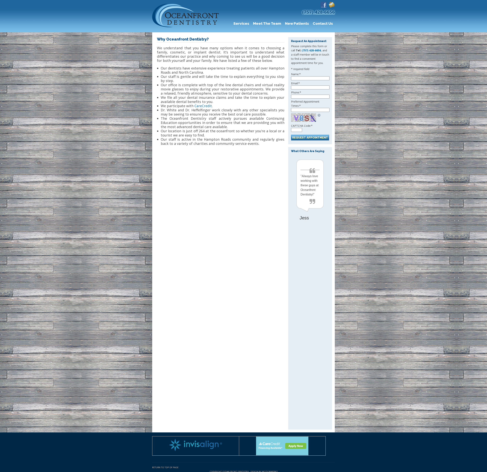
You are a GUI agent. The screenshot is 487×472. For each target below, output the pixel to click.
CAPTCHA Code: (302, 126)
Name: (296, 74)
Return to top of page (165, 467)
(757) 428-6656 (311, 50)
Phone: (296, 92)
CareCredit (203, 106)
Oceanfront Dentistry (186, 16)
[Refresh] (319, 115)
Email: (295, 83)
